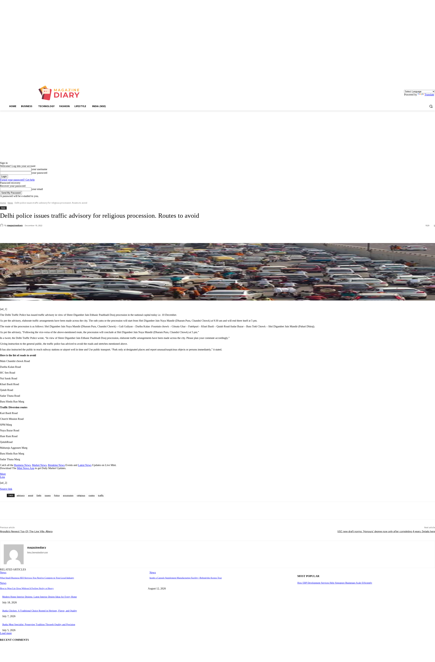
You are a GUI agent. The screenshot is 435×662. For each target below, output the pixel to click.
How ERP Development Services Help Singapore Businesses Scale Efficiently (334, 583)
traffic (101, 495)
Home (3, 202)
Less (2, 477)
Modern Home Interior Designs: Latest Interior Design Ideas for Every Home (39, 597)
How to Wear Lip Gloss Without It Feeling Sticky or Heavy (27, 588)
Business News (22, 465)
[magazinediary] (2, 225)
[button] (431, 106)
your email (37, 189)
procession (68, 495)
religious (81, 495)
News (10, 202)
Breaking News (56, 465)
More (3, 473)
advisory (21, 495)
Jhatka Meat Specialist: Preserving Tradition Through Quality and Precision (38, 624)
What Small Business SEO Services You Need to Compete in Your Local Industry (37, 578)
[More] (80, 234)
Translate (429, 94)
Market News (39, 465)
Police (57, 495)
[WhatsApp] (67, 234)
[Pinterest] (55, 234)
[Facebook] (31, 234)
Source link (6, 488)
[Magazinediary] (60, 93)
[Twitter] (43, 234)
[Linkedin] (433, 78)
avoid (30, 495)
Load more (6, 633)
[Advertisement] (217, 136)
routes (92, 495)
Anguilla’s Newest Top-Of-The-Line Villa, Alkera (26, 531)
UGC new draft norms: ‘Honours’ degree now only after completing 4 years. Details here (386, 531)
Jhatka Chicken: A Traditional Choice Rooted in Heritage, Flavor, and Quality (39, 610)
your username (39, 169)
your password (39, 172)
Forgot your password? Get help (17, 179)
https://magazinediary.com (37, 552)
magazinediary (15, 225)
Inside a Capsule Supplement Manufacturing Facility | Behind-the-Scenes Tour (186, 578)
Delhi (39, 495)
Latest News (84, 465)
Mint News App (25, 468)
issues (48, 495)
